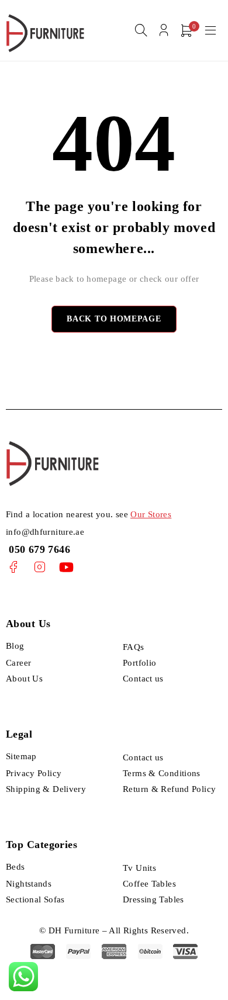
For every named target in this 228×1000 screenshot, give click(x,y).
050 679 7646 (38, 549)
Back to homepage (114, 318)
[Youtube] (66, 567)
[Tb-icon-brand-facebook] (13, 567)
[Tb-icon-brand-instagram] (39, 567)
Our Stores (150, 514)
